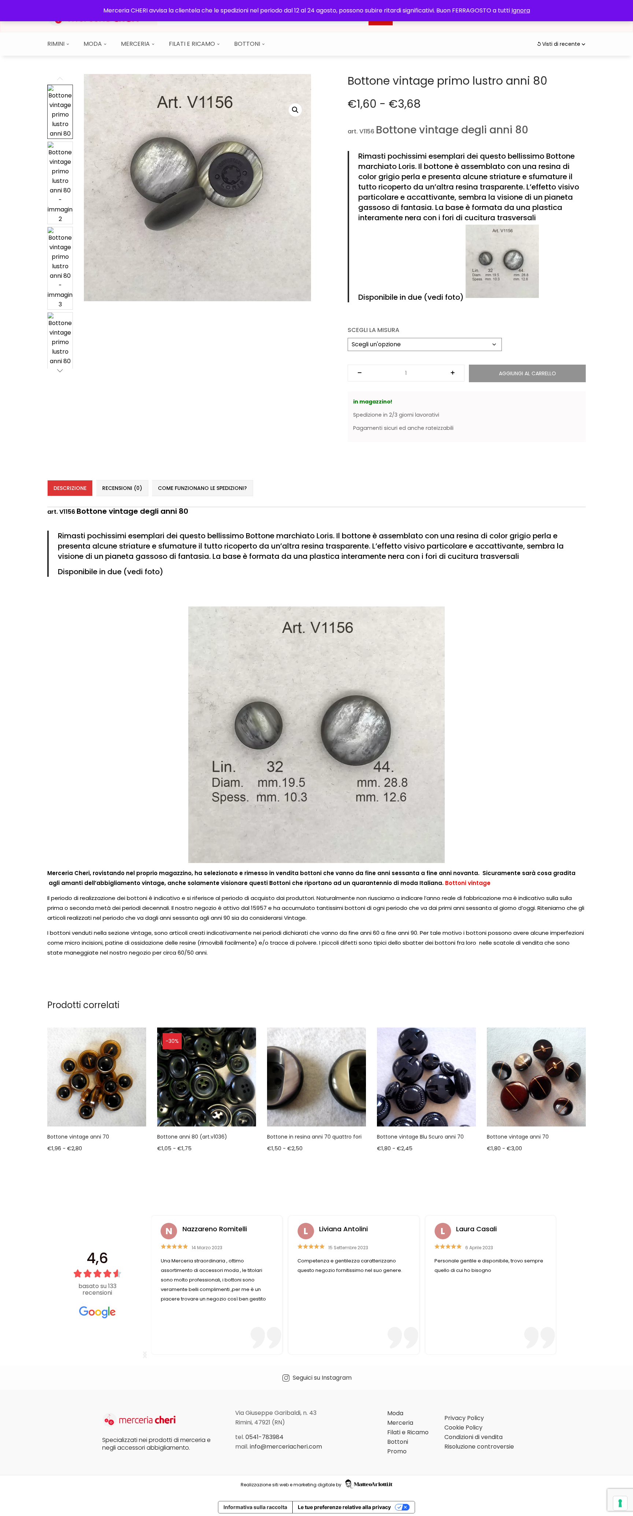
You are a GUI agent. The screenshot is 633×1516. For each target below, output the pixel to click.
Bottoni (248, 44)
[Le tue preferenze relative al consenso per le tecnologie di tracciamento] (620, 1503)
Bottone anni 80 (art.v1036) (192, 1136)
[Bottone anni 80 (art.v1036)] (206, 1076)
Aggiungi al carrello (527, 373)
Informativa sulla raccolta (255, 1507)
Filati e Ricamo (192, 44)
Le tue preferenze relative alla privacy (344, 1507)
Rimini (56, 44)
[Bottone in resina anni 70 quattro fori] (316, 1076)
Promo (397, 1451)
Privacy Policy (464, 1418)
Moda (93, 44)
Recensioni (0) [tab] (122, 488)
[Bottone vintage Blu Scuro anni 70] (426, 1076)
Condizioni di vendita (473, 1437)
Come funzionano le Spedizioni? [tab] (202, 488)
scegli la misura (373, 330)
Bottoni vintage (468, 883)
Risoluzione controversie (479, 1446)
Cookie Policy (463, 1427)
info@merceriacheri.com (286, 1446)
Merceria (136, 44)
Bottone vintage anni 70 (78, 1136)
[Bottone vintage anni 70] (96, 1076)
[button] (295, 110)
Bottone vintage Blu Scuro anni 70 (420, 1136)
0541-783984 (264, 1437)
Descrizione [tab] (69, 488)
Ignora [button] (520, 10)
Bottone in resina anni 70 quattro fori (314, 1136)
